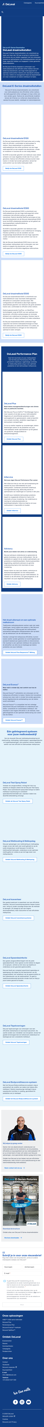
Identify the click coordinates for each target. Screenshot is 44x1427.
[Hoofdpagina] (9, 4)
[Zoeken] (2, 12)
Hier (35, 1292)
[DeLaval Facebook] (15, 1402)
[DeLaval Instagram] (22, 1402)
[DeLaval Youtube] (28, 1402)
